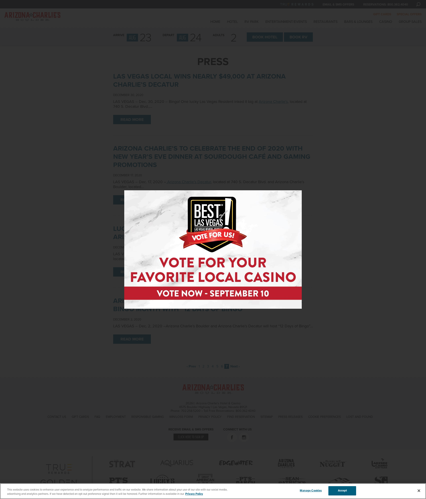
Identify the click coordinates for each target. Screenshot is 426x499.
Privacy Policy (194, 494)
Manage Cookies (311, 490)
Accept (342, 490)
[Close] (419, 490)
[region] (213, 491)
